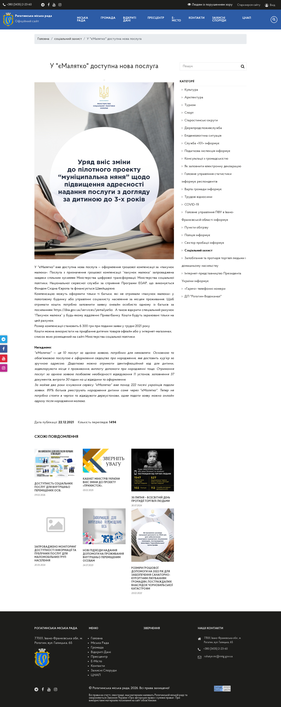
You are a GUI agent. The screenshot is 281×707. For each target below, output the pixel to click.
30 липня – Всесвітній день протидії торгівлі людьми (150, 499)
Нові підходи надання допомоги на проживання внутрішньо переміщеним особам (103, 555)
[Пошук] (274, 19)
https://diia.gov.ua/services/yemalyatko (83, 310)
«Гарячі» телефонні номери (204, 289)
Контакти (197, 18)
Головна (43, 39)
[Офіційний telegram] (43, 4)
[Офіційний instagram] (60, 4)
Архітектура (193, 97)
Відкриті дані (129, 19)
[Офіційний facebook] (48, 4)
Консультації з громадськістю (206, 159)
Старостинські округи (201, 120)
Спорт (189, 113)
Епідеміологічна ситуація (202, 136)
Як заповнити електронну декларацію (212, 166)
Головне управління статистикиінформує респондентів (206, 177)
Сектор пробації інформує (204, 243)
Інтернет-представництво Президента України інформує (211, 277)
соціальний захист (68, 39)
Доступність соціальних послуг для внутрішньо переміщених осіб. (53, 487)
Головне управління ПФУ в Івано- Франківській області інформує (208, 216)
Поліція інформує (197, 235)
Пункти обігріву (196, 227)
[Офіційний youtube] (54, 4)
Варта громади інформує (203, 189)
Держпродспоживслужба (203, 128)
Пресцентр (156, 18)
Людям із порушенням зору (212, 5)
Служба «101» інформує (201, 143)
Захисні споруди (219, 19)
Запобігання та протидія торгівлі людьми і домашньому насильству (214, 262)
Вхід (272, 5)
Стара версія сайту (248, 5)
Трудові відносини (198, 197)
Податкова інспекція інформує (207, 151)
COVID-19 (191, 204)
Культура (191, 90)
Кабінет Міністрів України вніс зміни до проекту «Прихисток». (101, 482)
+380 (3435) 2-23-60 (19, 4)
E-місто (176, 19)
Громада (108, 18)
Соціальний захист (198, 250)
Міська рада (82, 19)
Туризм (190, 105)
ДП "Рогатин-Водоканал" (203, 296)
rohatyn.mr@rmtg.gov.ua (218, 656)
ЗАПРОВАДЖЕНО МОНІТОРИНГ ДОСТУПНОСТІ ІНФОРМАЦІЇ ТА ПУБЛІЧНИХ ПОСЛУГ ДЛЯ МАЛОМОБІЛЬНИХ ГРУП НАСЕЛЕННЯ (55, 554)
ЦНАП (246, 18)
